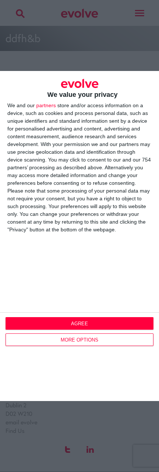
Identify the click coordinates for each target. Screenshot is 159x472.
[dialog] (79, 236)
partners (46, 105)
